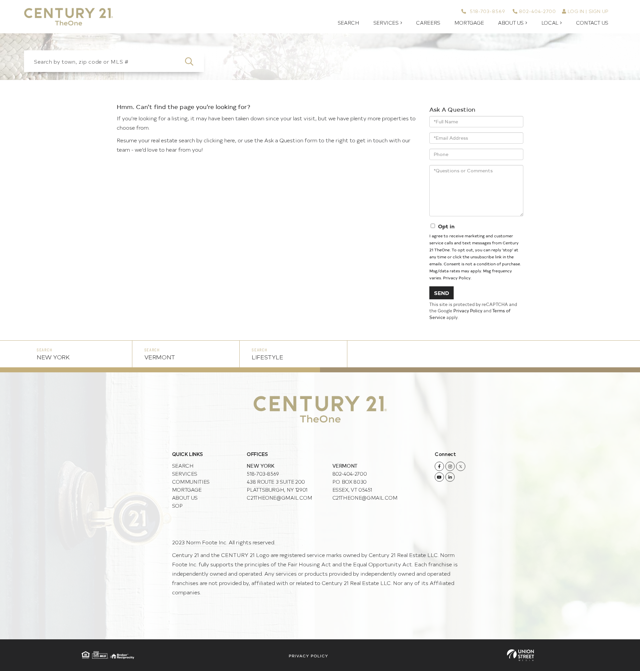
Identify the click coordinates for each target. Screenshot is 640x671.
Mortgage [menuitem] (469, 22)
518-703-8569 (486, 11)
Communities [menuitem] (191, 481)
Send (441, 292)
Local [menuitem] (549, 22)
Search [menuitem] (348, 22)
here (229, 140)
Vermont (159, 357)
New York (53, 357)
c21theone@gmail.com (279, 497)
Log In (576, 11)
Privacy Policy (456, 277)
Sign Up (598, 11)
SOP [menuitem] (177, 505)
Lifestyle (267, 357)
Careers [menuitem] (428, 22)
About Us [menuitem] (511, 22)
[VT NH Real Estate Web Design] (520, 655)
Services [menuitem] (386, 22)
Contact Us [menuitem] (592, 22)
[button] (193, 61)
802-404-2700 (537, 11)
